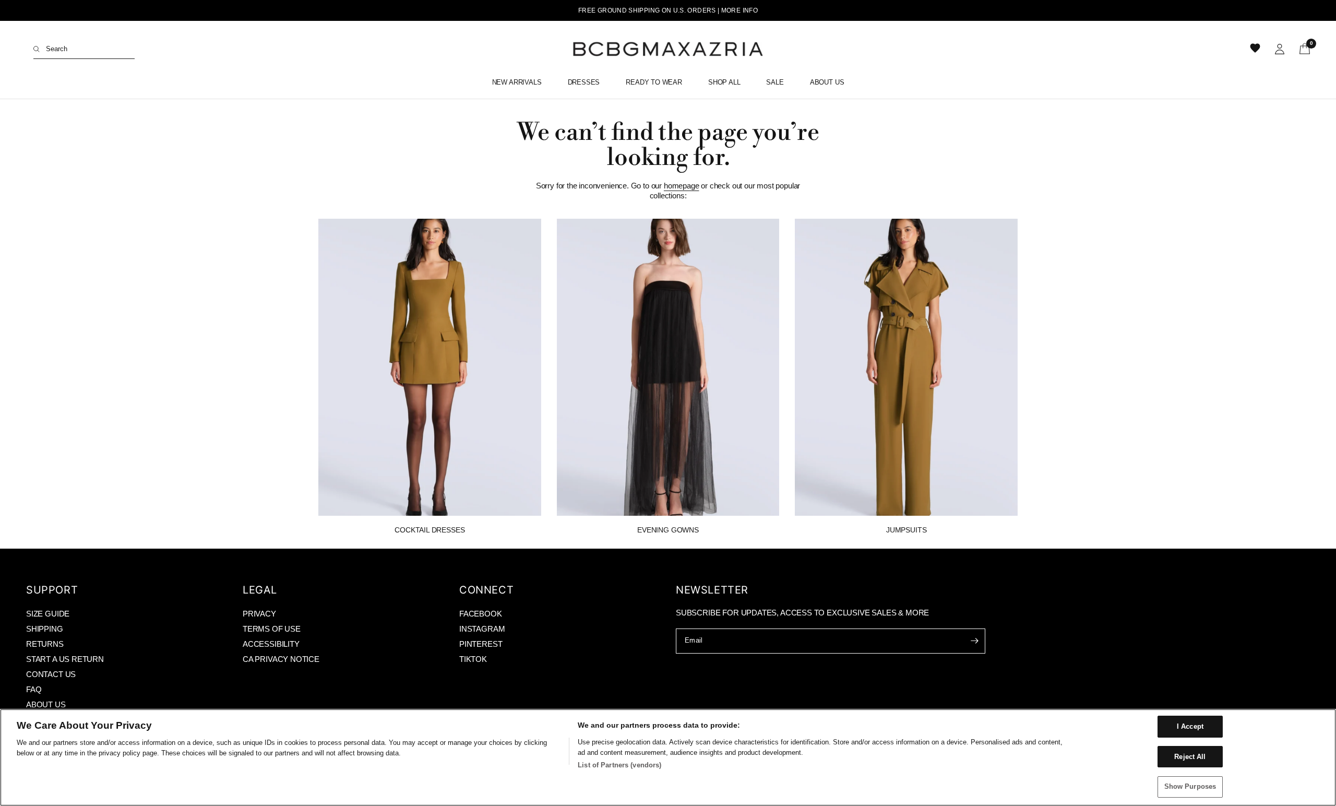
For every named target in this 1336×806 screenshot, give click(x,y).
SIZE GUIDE (47, 613)
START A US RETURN (65, 659)
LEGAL (260, 590)
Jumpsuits (906, 530)
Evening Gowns (668, 530)
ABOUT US (46, 704)
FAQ (33, 689)
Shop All (724, 82)
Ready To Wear (654, 82)
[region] (668, 757)
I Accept (1190, 726)
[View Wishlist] (1256, 49)
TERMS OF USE (272, 628)
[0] (1301, 49)
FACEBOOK (480, 613)
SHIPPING (44, 628)
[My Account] (1279, 49)
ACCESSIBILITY (271, 643)
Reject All (1190, 757)
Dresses (584, 82)
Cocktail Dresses (429, 530)
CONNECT (486, 590)
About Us (827, 82)
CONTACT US (51, 674)
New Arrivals (517, 82)
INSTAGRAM (482, 628)
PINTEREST (480, 643)
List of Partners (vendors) (619, 765)
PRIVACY (259, 613)
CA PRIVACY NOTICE (281, 659)
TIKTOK (473, 659)
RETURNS (45, 643)
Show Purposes (1190, 786)
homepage (681, 185)
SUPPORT (52, 590)
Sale (774, 82)
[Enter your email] (974, 641)
